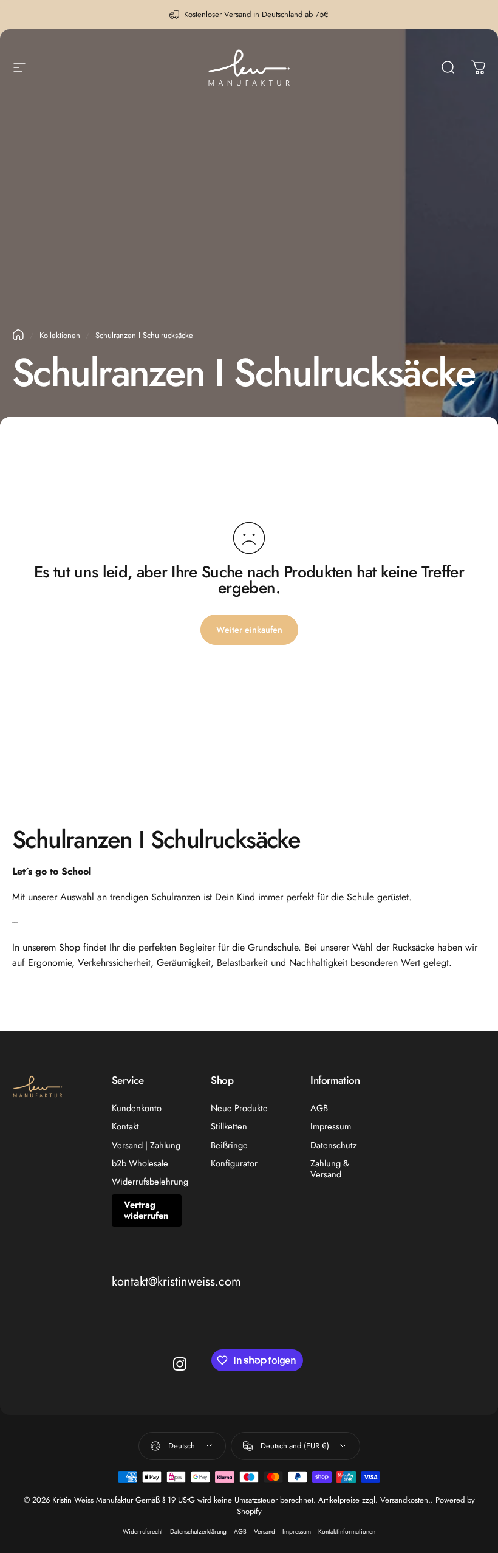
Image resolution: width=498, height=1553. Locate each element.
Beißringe (229, 1145)
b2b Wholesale (140, 1163)
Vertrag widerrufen (146, 1210)
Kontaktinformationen (346, 1531)
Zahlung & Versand (329, 1169)
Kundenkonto (137, 1108)
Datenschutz (333, 1145)
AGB (319, 1108)
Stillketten (229, 1126)
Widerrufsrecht (143, 1531)
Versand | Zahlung (146, 1145)
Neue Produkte (239, 1108)
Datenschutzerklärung (198, 1531)
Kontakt (125, 1126)
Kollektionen (59, 335)
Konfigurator (234, 1163)
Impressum (330, 1126)
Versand (264, 1531)
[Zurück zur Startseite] (18, 335)
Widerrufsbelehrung (150, 1181)
